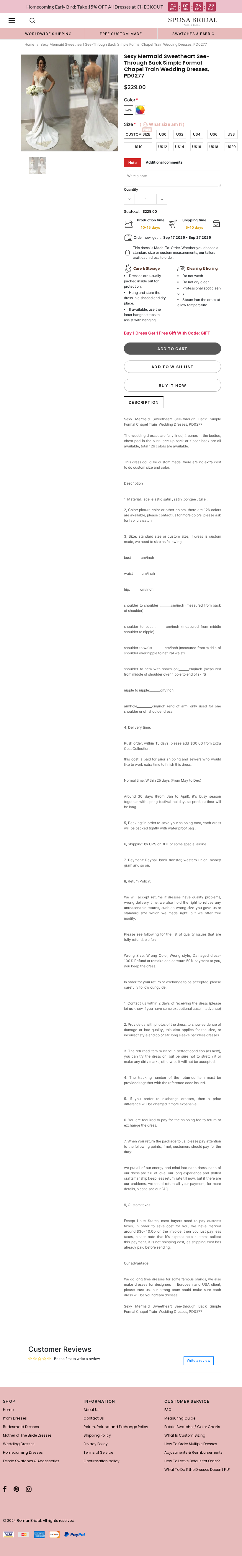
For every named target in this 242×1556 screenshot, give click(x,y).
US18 (213, 146)
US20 (231, 146)
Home (29, 44)
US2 (179, 134)
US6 (214, 134)
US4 (196, 134)
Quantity (131, 189)
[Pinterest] (16, 1489)
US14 (179, 146)
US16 (196, 146)
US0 (162, 134)
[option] (48, 33)
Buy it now (172, 385)
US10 (138, 146)
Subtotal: (132, 211)
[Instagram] (29, 1489)
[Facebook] (5, 1489)
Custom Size (138, 134)
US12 (162, 146)
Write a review (198, 1360)
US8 (231, 134)
